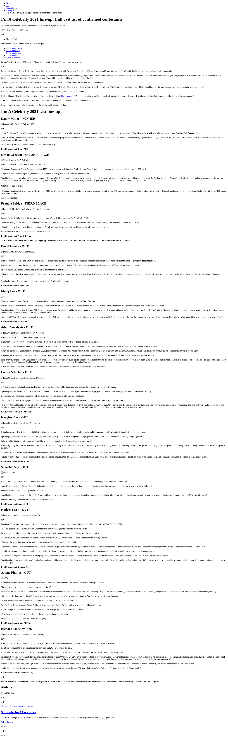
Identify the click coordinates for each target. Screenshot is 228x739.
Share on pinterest (13, 53)
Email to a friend (13, 58)
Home (8, 3)
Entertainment (12, 8)
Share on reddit (12, 55)
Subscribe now (7, 722)
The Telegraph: (67, 96)
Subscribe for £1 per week (18, 712)
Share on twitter (13, 50)
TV (7, 5)
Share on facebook (14, 48)
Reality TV (11, 10)
